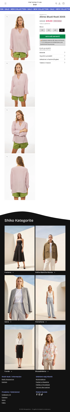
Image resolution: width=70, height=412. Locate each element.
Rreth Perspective (8, 379)
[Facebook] (37, 394)
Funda (7, 371)
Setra (7, 322)
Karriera (4, 382)
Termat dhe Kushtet (43, 387)
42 (62, 30)
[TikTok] (42, 394)
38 (50, 30)
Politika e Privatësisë (43, 385)
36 (43, 30)
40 (56, 30)
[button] (5, 3)
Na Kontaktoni (40, 379)
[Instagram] (39, 394)
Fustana (8, 272)
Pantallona (40, 322)
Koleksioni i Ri (6, 395)
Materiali (42, 53)
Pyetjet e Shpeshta (42, 382)
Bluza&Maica (41, 371)
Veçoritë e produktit (46, 56)
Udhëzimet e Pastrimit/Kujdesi (49, 59)
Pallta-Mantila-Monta (44, 272)
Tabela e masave (45, 63)
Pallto (4, 403)
